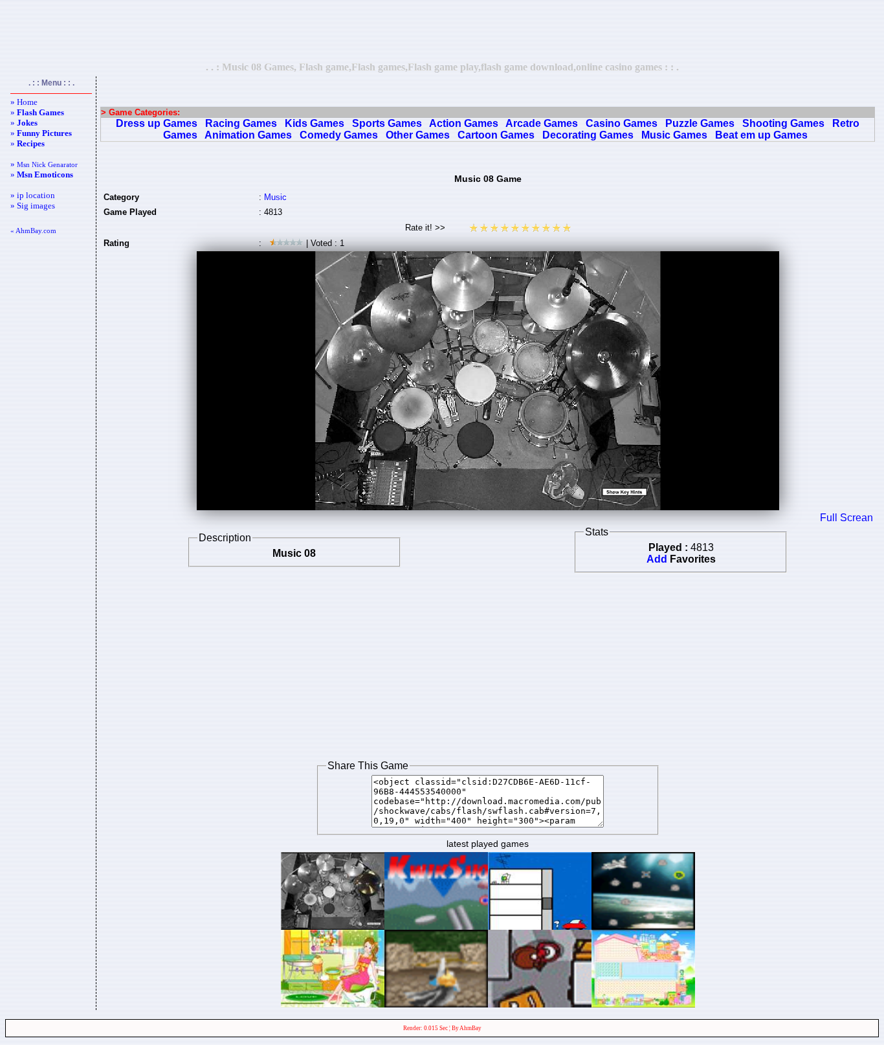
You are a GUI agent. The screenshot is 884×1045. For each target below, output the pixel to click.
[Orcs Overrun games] (436, 1003)
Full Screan (846, 517)
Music (275, 197)
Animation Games (248, 134)
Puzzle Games (700, 123)
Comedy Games (339, 134)
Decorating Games (588, 134)
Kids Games (314, 123)
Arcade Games (541, 123)
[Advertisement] (442, 30)
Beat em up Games (761, 134)
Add (656, 559)
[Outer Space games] (643, 926)
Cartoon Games (496, 134)
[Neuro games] (539, 926)
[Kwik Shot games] (436, 926)
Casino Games (621, 123)
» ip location (32, 195)
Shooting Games (783, 123)
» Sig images (32, 205)
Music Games (674, 134)
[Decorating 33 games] (643, 1003)
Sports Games (387, 123)
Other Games (418, 134)
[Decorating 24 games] (332, 1003)
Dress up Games (156, 123)
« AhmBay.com (33, 230)
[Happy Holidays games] (539, 1003)
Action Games (463, 123)
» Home (24, 102)
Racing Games (241, 123)
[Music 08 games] (332, 926)
